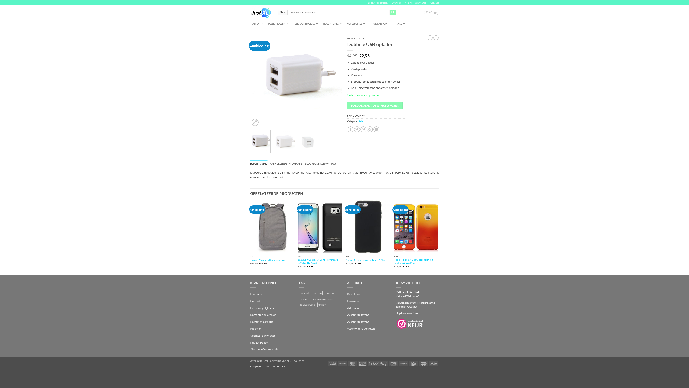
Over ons (396, 2)
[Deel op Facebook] (350, 129)
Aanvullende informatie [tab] (286, 163)
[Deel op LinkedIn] (376, 129)
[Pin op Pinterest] (370, 129)
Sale (361, 38)
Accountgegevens (358, 314)
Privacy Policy (259, 342)
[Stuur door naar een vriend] (363, 129)
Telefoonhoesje (307, 304)
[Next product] (430, 37)
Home (351, 38)
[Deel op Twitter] (357, 129)
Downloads (354, 300)
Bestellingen (354, 293)
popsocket (330, 293)
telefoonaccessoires (322, 298)
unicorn (322, 304)
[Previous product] (436, 37)
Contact (434, 2)
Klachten (255, 328)
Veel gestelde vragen (415, 2)
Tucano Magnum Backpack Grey (268, 259)
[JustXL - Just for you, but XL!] (261, 12)
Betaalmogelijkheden (263, 308)
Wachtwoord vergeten (361, 328)
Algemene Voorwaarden (265, 349)
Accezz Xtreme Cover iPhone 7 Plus (365, 259)
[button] (378, 2)
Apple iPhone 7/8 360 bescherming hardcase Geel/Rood (413, 261)
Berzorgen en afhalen (263, 314)
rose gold (304, 298)
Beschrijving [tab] (258, 163)
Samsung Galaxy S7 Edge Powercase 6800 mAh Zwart (318, 261)
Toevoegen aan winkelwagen (375, 105)
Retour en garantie (261, 321)
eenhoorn (317, 293)
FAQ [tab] (333, 163)
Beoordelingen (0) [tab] (317, 163)
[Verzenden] (393, 13)
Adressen (353, 308)
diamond (304, 293)
